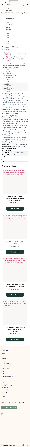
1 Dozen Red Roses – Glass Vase (15, 242)
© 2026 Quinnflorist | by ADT (10, 445)
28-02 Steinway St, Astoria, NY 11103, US (15, 402)
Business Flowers (7, 151)
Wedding (8, 146)
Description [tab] (6, 84)
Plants (7, 144)
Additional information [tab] (8, 88)
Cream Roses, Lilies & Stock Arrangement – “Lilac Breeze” (15, 285)
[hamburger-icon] (4, 2)
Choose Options (15, 208)
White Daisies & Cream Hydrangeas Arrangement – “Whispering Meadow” (15, 198)
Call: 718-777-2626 (10, 407)
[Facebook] (23, 445)
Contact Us (7, 155)
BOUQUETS (10, 14)
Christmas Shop (10, 13)
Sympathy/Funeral (10, 148)
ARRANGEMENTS (11, 18)
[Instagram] (26, 445)
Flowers (7, 4)
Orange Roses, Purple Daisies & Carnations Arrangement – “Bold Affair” (15, 329)
